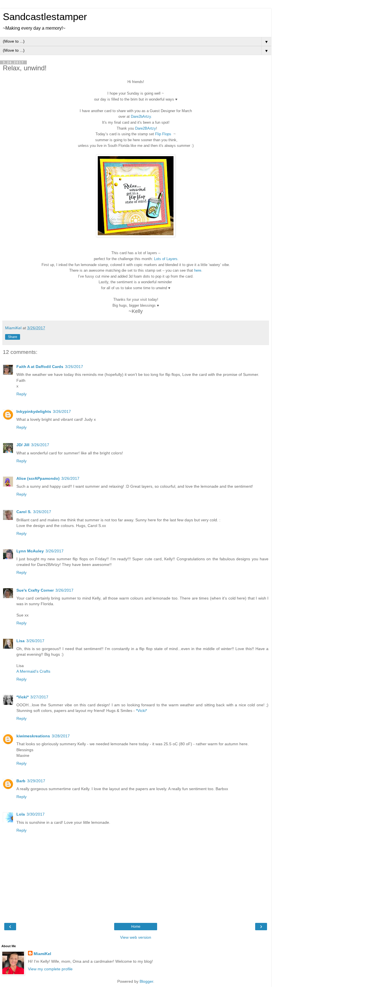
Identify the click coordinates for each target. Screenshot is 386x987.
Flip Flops (164, 134)
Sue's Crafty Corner (35, 590)
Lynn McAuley (30, 551)
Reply (21, 394)
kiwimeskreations (33, 736)
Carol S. (23, 511)
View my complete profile (50, 969)
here (197, 270)
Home (135, 927)
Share (12, 337)
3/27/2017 (39, 697)
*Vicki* (22, 697)
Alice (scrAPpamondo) (38, 478)
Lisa (20, 641)
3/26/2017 (74, 366)
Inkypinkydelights (33, 411)
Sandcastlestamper (45, 16)
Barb (20, 781)
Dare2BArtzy (145, 128)
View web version (135, 937)
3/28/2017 (61, 736)
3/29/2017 (36, 781)
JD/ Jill (22, 445)
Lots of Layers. (166, 259)
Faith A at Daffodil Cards (39, 366)
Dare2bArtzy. (141, 116)
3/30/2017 (36, 814)
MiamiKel (42, 953)
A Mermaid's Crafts (33, 671)
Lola (20, 814)
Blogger (146, 981)
